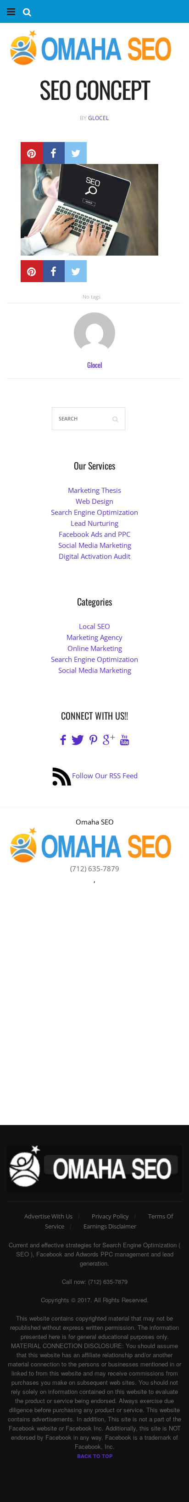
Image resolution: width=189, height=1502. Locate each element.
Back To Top (94, 1456)
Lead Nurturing (94, 523)
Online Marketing (94, 648)
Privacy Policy (110, 1216)
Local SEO (94, 626)
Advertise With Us (48, 1216)
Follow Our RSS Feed (105, 775)
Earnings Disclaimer (109, 1226)
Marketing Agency (94, 637)
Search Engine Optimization (94, 512)
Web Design (94, 501)
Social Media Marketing (94, 545)
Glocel (98, 118)
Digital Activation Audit (94, 556)
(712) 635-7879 (94, 868)
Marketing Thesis (94, 490)
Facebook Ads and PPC (94, 534)
